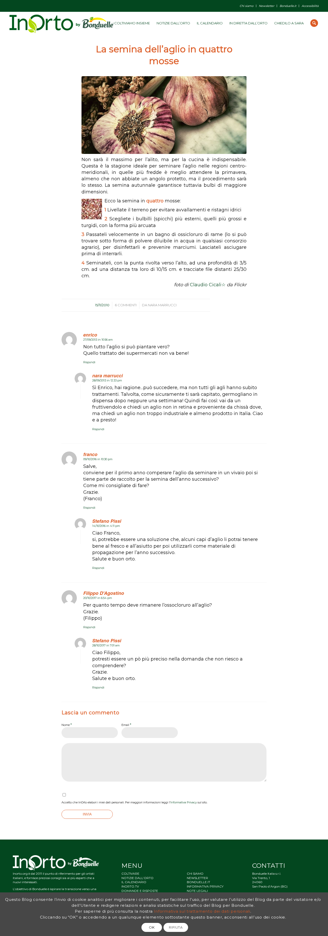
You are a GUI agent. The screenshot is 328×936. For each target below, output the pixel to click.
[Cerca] (314, 23)
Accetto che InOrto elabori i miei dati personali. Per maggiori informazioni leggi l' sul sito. (134, 802)
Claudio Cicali (205, 285)
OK (152, 927)
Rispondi (89, 362)
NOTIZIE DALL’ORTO (137, 878)
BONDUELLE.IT (198, 882)
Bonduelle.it (288, 6)
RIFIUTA (176, 927)
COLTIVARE (130, 873)
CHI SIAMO (195, 873)
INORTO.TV (130, 886)
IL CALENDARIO (133, 882)
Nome (66, 725)
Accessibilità (310, 6)
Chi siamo (246, 6)
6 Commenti (126, 305)
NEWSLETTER (197, 878)
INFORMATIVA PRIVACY (205, 886)
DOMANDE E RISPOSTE (139, 891)
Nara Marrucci (162, 305)
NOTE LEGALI (197, 891)
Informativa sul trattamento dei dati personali (202, 911)
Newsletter (266, 6)
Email (126, 725)
